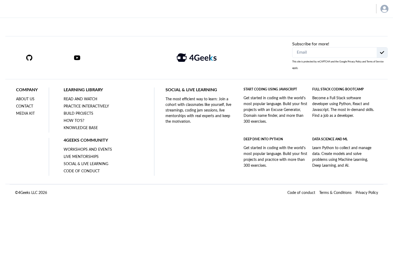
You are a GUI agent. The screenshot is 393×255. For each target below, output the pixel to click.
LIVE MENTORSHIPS (81, 157)
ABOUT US (25, 99)
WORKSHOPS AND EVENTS (88, 150)
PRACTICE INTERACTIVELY (86, 106)
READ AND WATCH (80, 99)
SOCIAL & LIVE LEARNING (86, 164)
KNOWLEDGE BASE (81, 128)
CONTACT (24, 106)
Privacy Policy (355, 62)
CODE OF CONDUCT (82, 171)
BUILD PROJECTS (78, 113)
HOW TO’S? (74, 121)
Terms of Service (375, 62)
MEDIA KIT (25, 113)
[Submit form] (382, 52)
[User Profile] (384, 9)
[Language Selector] (364, 8)
